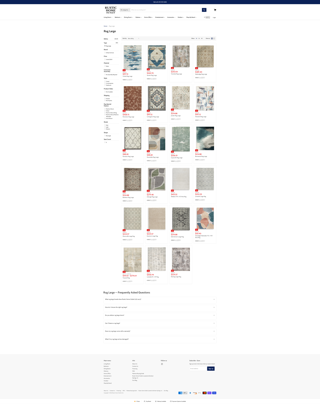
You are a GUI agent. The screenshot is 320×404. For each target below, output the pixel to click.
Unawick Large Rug (200, 196)
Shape (106, 133)
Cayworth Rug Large (176, 157)
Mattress (138, 17)
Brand (106, 49)
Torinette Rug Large (176, 74)
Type (105, 43)
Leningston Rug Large (153, 117)
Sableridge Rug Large (201, 74)
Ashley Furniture (110, 52)
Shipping (106, 95)
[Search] (204, 10)
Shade (106, 122)
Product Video (108, 89)
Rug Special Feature (107, 105)
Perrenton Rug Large (128, 117)
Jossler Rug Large (176, 115)
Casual (107, 81)
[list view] (214, 38)
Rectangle (108, 135)
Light (107, 127)
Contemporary (109, 83)
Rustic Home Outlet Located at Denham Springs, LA (150, 390)
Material (106, 63)
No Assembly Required (111, 74)
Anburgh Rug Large (152, 197)
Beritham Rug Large (128, 197)
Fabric (107, 66)
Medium (108, 129)
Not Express (109, 100)
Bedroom (117, 17)
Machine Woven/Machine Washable (112, 115)
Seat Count (107, 139)
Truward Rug (126, 278)
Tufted (107, 111)
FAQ (133, 371)
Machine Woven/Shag (111, 113)
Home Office (148, 17)
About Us (134, 364)
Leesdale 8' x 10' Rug (153, 277)
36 (199, 38)
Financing (134, 368)
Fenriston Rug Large (128, 156)
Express (108, 98)
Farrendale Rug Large (153, 157)
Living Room (107, 17)
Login (214, 17)
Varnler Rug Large (152, 75)
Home (105, 26)
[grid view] (212, 38)
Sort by (125, 38)
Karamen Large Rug (152, 236)
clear (117, 42)
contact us (209, 319)
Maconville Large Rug (129, 236)
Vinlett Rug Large (127, 76)
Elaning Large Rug (176, 276)
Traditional (108, 85)
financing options (117, 327)
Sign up (210, 369)
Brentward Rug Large (201, 156)
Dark (107, 125)
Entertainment (159, 17)
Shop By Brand (190, 17)
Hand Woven (109, 118)
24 (196, 38)
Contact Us (135, 366)
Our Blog (134, 380)
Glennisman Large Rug (177, 237)
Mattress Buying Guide (138, 373)
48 (201, 38)
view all (116, 38)
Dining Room (128, 17)
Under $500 (109, 59)
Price (105, 56)
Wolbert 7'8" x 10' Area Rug (178, 196)
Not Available (109, 92)
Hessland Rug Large (200, 116)
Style (105, 78)
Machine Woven (110, 109)
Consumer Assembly (107, 70)
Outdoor (180, 17)
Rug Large (108, 46)
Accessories (170, 17)
